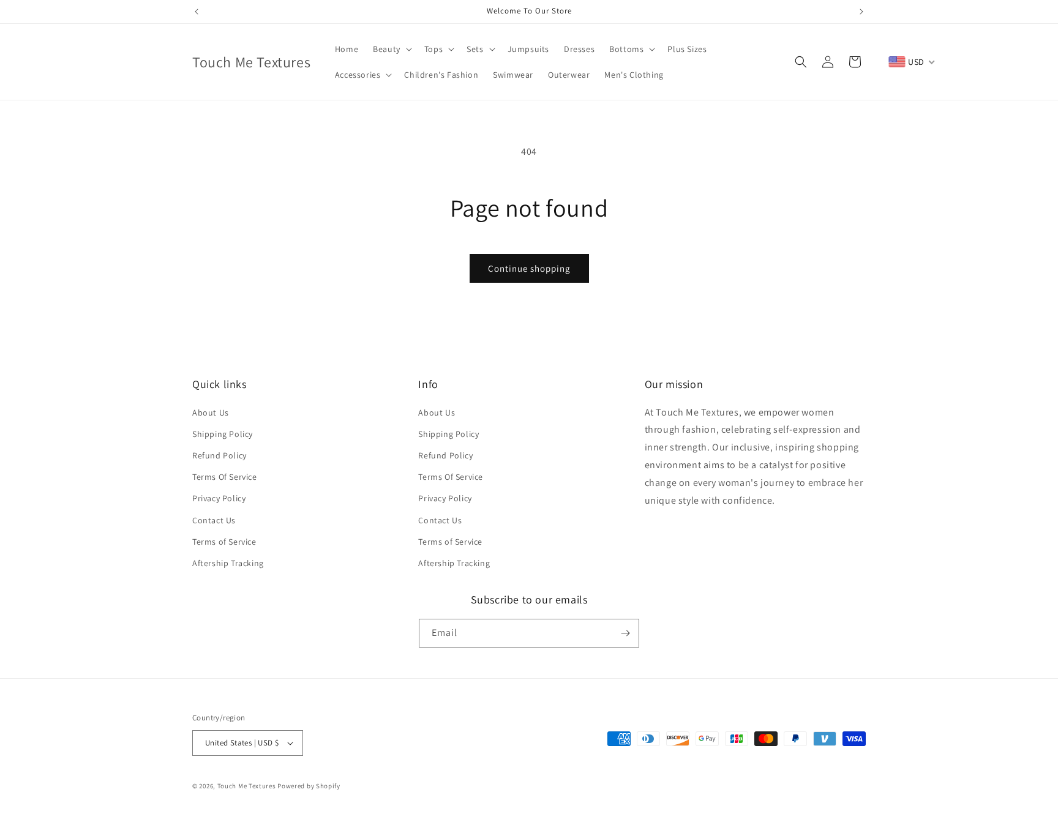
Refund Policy (219, 455)
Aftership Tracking (228, 563)
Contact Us (214, 520)
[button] (391, 49)
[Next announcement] (861, 11)
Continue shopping (529, 268)
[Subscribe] (625, 633)
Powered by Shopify (308, 786)
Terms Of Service (224, 476)
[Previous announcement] (196, 11)
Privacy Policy (219, 498)
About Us (210, 412)
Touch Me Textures (246, 786)
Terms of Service (224, 541)
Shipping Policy (222, 433)
